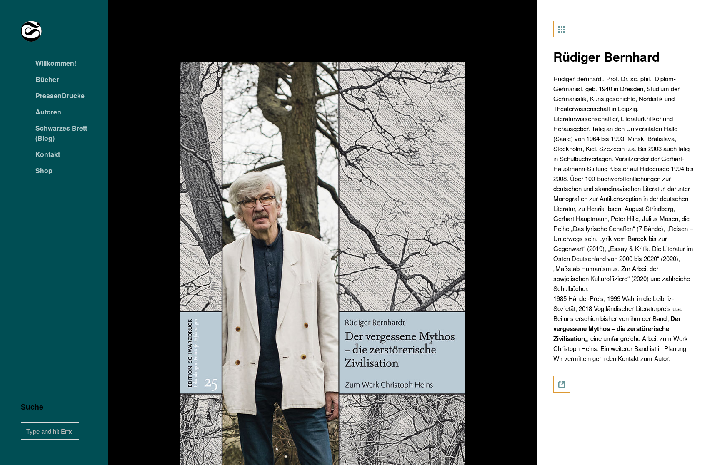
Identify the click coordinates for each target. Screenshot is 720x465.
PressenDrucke (60, 95)
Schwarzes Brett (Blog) (61, 133)
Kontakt (47, 154)
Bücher (47, 79)
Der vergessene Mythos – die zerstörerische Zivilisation (617, 328)
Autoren (48, 112)
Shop (43, 170)
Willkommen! (55, 63)
